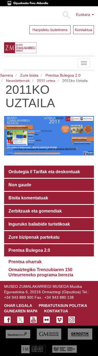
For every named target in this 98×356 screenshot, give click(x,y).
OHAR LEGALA (18, 305)
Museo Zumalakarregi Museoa (8, 63)
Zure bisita (29, 75)
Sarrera (6, 75)
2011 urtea (46, 81)
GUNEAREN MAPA (21, 311)
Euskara (83, 14)
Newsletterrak (18, 81)
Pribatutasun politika (63, 305)
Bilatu (66, 15)
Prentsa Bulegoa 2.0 (63, 75)
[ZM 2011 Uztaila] (49, 135)
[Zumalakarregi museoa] (31, 47)
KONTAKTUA (56, 311)
